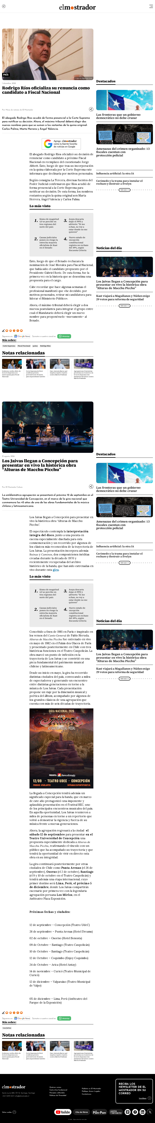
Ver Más (123, 190)
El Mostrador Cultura (14, 487)
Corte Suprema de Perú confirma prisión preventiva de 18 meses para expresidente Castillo (35, 374)
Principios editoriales (57, 1092)
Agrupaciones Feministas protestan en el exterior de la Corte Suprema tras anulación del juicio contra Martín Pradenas (83, 374)
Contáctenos (86, 1094)
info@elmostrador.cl (22, 1096)
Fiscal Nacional (24, 346)
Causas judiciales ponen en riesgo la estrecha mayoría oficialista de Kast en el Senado (49, 242)
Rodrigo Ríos (45, 346)
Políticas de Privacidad (58, 1095)
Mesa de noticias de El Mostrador (19, 109)
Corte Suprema (9, 346)
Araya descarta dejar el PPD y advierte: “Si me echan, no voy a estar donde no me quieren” (78, 225)
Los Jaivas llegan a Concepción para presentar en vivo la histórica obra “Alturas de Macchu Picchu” (122, 284)
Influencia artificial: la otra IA (115, 173)
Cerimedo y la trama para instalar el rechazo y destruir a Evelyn (119, 182)
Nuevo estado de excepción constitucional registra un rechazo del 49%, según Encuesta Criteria (78, 244)
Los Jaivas (7, 1028)
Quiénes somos (55, 1087)
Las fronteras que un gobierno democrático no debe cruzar (118, 116)
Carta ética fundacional (58, 1089)
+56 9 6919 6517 (8, 1096)
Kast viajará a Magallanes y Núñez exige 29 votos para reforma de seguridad (123, 297)
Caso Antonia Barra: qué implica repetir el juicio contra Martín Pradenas (58, 373)
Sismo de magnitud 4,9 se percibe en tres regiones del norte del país (49, 223)
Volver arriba (7, 1112)
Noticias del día (109, 248)
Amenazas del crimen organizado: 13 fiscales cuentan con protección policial (123, 152)
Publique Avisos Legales (91, 1091)
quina (35, 346)
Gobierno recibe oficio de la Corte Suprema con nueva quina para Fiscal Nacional (11, 374)
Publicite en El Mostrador (91, 1088)
